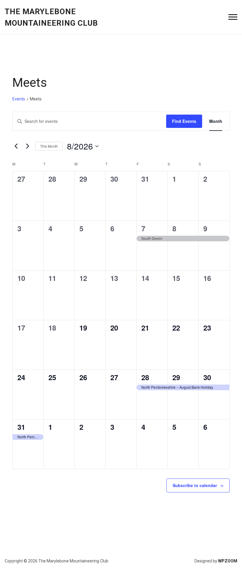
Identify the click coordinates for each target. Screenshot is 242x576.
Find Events (184, 121)
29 (176, 377)
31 (21, 427)
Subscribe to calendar (195, 485)
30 (207, 377)
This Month (49, 146)
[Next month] (27, 146)
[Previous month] (15, 146)
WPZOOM (227, 561)
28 (145, 377)
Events (18, 99)
